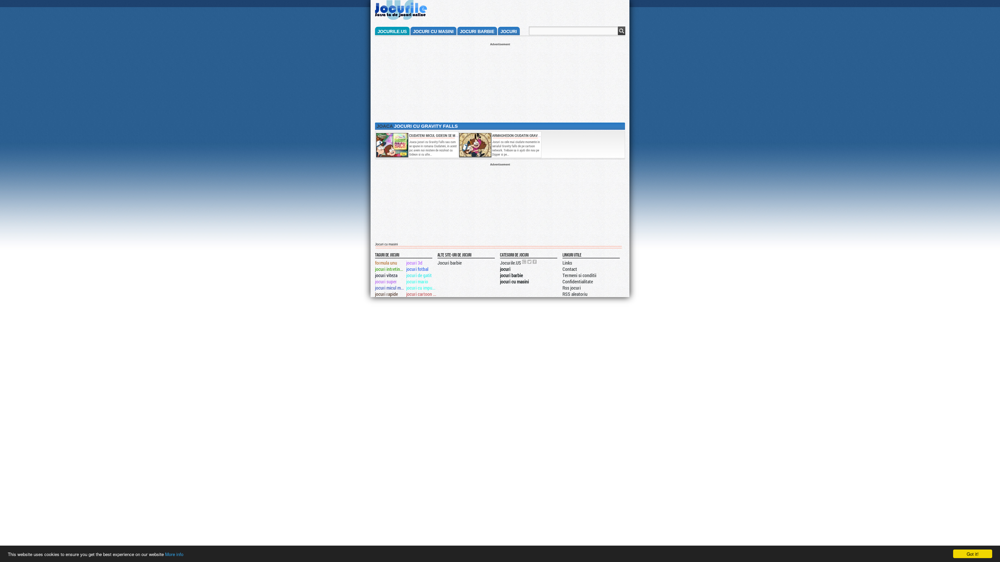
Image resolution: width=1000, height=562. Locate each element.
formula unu (386, 263)
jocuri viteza (386, 275)
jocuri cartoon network (421, 294)
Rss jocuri (571, 288)
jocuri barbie (477, 31)
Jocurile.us (392, 31)
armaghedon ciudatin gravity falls (522, 135)
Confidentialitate (577, 281)
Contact (569, 269)
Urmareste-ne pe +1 (524, 262)
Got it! (973, 554)
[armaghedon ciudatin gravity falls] (475, 145)
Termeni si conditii (579, 275)
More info (174, 554)
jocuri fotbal (417, 269)
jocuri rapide (386, 294)
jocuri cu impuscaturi (421, 288)
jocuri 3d (414, 263)
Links (567, 263)
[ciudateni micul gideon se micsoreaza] (392, 145)
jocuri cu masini (433, 31)
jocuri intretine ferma (390, 269)
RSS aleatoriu (575, 294)
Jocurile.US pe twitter (529, 262)
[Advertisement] (500, 82)
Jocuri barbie (450, 263)
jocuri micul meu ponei (390, 288)
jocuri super (386, 281)
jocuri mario (417, 281)
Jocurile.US (510, 263)
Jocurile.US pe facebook (535, 262)
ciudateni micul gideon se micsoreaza (440, 135)
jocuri (509, 31)
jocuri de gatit (419, 275)
